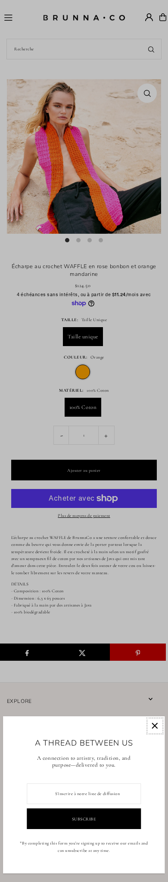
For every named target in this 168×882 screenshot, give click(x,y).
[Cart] (162, 17)
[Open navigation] (19, 16)
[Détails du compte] (149, 17)
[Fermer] (154, 725)
